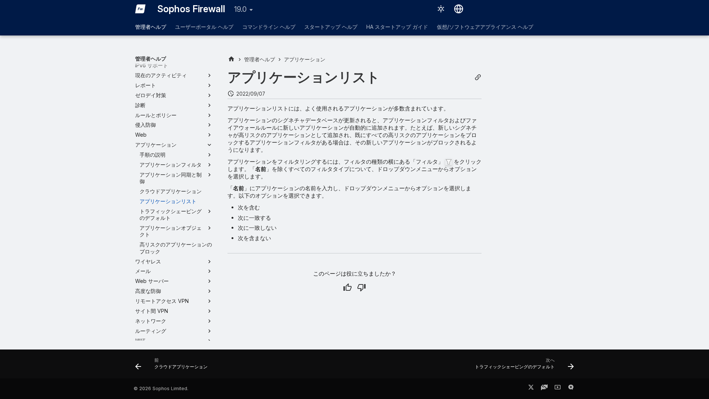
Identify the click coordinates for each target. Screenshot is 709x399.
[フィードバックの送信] (571, 389)
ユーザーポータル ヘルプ (204, 27)
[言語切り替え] (458, 8)
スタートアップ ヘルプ (330, 27)
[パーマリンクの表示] (478, 77)
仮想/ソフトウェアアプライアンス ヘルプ (485, 27)
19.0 (240, 9)
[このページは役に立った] (347, 287)
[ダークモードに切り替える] (441, 8)
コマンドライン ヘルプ (268, 27)
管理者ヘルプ (150, 27)
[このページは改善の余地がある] (361, 287)
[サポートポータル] (544, 389)
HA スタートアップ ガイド (397, 27)
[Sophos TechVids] (558, 389)
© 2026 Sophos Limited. (161, 388)
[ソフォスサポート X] (531, 389)
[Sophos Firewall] (140, 8)
